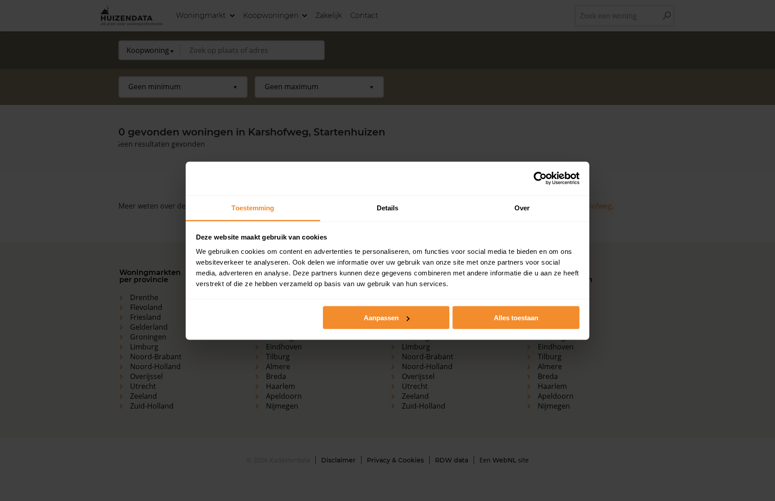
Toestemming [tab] (252, 207)
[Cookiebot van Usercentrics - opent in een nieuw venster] (540, 178)
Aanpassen (381, 318)
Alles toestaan (516, 318)
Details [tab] (388, 207)
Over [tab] (522, 207)
